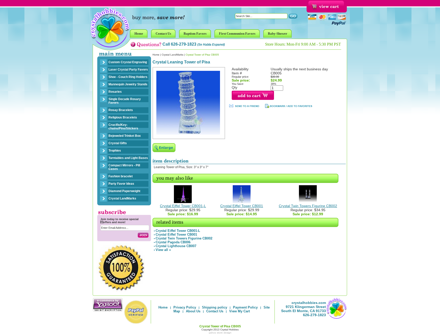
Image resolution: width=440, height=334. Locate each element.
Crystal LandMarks (122, 198)
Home (156, 54)
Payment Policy (245, 307)
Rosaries (115, 91)
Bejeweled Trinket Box (124, 136)
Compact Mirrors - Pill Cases (124, 167)
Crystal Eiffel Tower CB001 (241, 206)
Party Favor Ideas (121, 183)
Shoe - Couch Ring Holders (127, 77)
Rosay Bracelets (120, 110)
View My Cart (239, 311)
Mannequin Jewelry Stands (127, 84)
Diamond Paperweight (124, 191)
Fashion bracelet (120, 176)
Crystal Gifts (117, 143)
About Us (193, 311)
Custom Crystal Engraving (127, 62)
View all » (163, 250)
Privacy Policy (184, 307)
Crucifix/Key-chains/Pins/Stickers (123, 126)
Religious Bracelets (122, 117)
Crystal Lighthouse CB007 (176, 246)
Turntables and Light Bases (128, 158)
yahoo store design (220, 332)
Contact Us (214, 311)
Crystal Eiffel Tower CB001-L (183, 206)
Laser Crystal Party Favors (128, 69)
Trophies (114, 150)
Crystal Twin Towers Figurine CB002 (308, 206)
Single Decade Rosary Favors (124, 100)
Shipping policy (214, 307)
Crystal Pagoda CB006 (173, 242)
